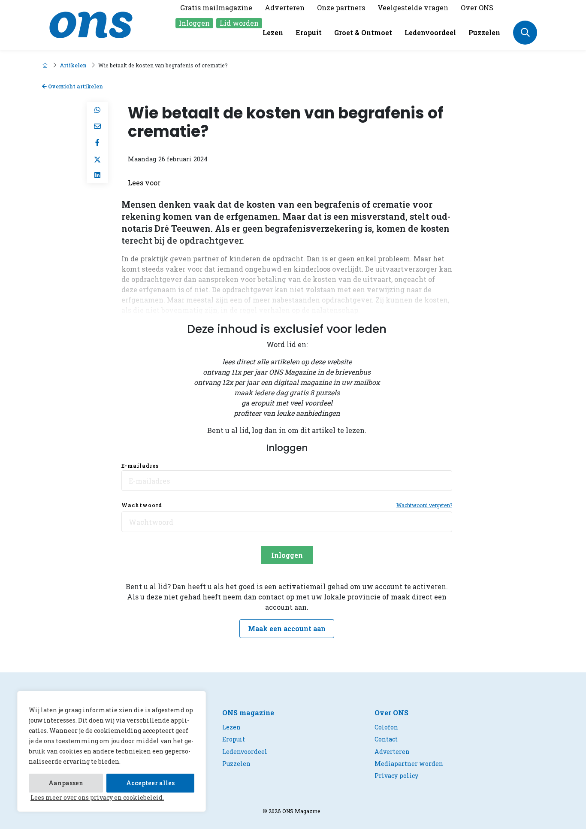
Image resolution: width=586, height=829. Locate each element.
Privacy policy (396, 776)
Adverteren (285, 7)
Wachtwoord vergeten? (424, 505)
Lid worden (239, 22)
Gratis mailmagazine (216, 7)
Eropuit (309, 32)
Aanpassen (65, 783)
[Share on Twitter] (97, 159)
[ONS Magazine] (91, 23)
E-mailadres (140, 465)
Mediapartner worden (409, 763)
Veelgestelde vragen (413, 7)
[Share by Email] (97, 126)
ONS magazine (248, 712)
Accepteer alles (150, 783)
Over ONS (477, 7)
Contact (386, 739)
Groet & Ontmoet (363, 32)
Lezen (273, 32)
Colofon (386, 727)
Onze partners (341, 7)
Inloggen (194, 22)
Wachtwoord (141, 505)
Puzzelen (484, 32)
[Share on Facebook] (97, 142)
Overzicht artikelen (75, 86)
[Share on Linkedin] (97, 175)
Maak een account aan (287, 628)
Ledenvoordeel (430, 32)
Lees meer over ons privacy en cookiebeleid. (97, 797)
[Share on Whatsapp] (97, 110)
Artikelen (73, 65)
